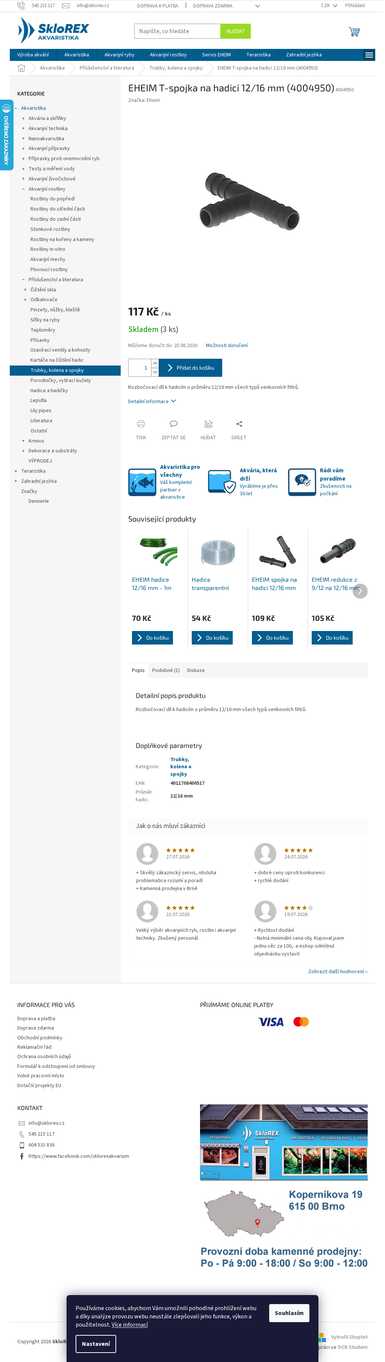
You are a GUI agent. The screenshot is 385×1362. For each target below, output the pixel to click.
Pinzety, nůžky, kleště (55, 310)
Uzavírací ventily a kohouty (60, 350)
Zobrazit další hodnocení (336, 971)
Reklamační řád (34, 1047)
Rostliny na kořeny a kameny (62, 239)
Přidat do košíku (195, 367)
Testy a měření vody (52, 169)
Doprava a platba (157, 6)
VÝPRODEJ (40, 461)
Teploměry (42, 330)
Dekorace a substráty (53, 451)
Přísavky (40, 340)
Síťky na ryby (45, 320)
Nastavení (96, 1344)
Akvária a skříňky (47, 118)
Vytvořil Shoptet (349, 1337)
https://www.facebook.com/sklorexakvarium (79, 1156)
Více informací (130, 1325)
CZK (326, 5)
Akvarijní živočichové (52, 179)
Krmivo (36, 441)
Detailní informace (148, 401)
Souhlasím (289, 1313)
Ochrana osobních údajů (44, 1056)
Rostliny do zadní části (55, 219)
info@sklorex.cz (47, 1123)
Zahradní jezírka (39, 481)
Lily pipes (41, 410)
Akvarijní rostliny (47, 189)
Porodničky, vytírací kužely (60, 380)
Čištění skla (43, 290)
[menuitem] (33, 55)
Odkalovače (44, 299)
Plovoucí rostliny (49, 269)
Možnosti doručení (227, 345)
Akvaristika (33, 108)
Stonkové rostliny (50, 229)
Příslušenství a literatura (56, 280)
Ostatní (38, 431)
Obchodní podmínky (39, 1038)
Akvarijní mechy (47, 259)
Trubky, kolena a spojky (57, 370)
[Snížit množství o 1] (155, 372)
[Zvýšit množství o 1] (155, 363)
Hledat (235, 31)
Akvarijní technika (48, 128)
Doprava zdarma (212, 6)
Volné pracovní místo (40, 1076)
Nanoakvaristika (46, 139)
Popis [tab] (138, 670)
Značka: (144, 100)
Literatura (41, 421)
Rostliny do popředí (52, 199)
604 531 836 (42, 1145)
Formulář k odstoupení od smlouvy (56, 1066)
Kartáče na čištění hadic (57, 360)
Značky (29, 491)
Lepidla (38, 400)
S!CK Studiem (353, 1347)
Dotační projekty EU (39, 1085)
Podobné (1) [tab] (166, 670)
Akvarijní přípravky (49, 148)
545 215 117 (42, 1134)
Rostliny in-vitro (47, 249)
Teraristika (33, 471)
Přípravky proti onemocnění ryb (64, 158)
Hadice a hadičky (49, 390)
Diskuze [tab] (196, 670)
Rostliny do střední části (57, 209)
